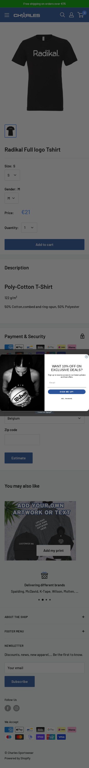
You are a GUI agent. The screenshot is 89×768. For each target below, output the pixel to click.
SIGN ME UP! (67, 392)
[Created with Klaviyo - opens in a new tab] (44, 412)
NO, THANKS (66, 399)
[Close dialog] (86, 356)
